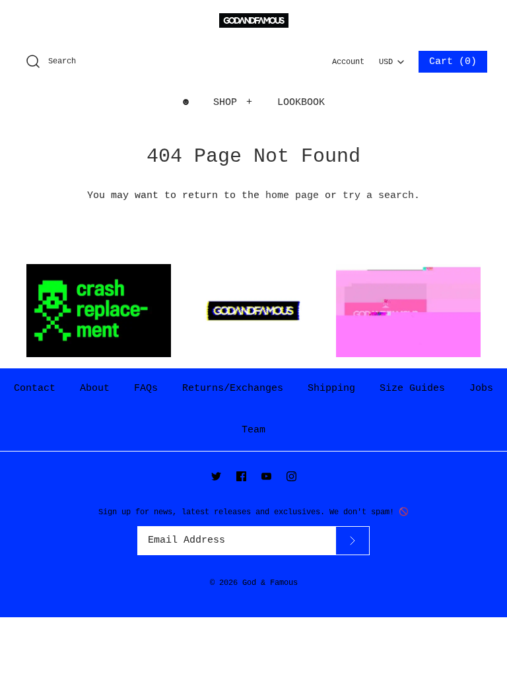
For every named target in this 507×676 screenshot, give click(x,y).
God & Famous (270, 583)
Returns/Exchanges (232, 388)
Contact (34, 388)
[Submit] (352, 540)
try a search (378, 195)
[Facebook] (241, 476)
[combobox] (391, 58)
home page (292, 195)
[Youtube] (266, 476)
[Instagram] (291, 476)
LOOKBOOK (301, 102)
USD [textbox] (391, 58)
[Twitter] (216, 476)
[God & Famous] (253, 20)
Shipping (331, 388)
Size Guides (412, 388)
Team (253, 430)
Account (348, 62)
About (95, 388)
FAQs (146, 388)
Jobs (481, 388)
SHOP (233, 102)
